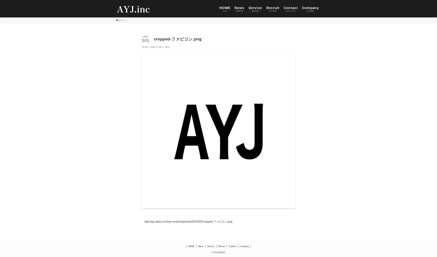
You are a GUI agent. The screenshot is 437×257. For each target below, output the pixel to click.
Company (244, 246)
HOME (191, 246)
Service (211, 246)
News (200, 246)
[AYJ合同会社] (133, 9)
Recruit (221, 246)
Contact (232, 246)
